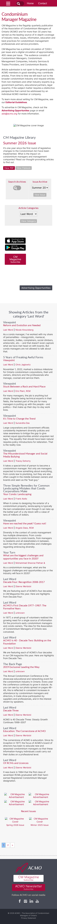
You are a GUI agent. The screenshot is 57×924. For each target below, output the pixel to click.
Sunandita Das (23, 423)
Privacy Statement (28, 918)
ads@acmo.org (9, 113)
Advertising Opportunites (15, 110)
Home (30, 3)
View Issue (40, 194)
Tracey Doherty (23, 461)
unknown (20, 613)
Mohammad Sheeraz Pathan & (30, 563)
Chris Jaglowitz (23, 364)
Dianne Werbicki (23, 586)
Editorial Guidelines (16, 102)
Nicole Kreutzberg (24, 330)
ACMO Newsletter (28, 887)
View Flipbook (24, 168)
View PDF (9, 168)
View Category (28, 221)
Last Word (8, 330)
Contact (42, 3)
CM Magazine (15, 259)
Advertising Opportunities (36, 287)
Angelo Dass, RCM (25, 528)
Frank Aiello (21, 498)
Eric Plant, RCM (23, 391)
